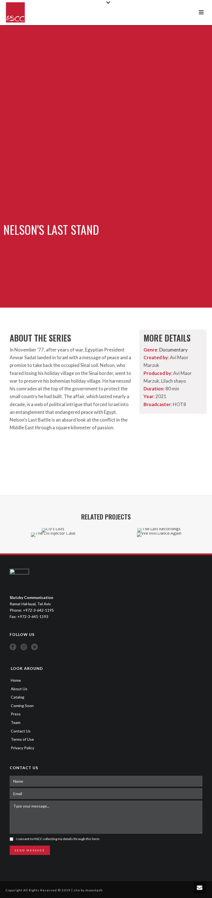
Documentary (173, 350)
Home (16, 680)
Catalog (17, 697)
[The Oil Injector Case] (53, 551)
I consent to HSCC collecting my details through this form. (58, 839)
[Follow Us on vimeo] (34, 647)
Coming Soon (22, 705)
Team (15, 722)
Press (16, 714)
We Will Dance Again (159, 522)
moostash (94, 890)
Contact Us (21, 731)
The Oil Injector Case (53, 522)
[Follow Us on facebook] (13, 647)
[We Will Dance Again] (159, 551)
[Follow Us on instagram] (23, 647)
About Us (19, 688)
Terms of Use (22, 739)
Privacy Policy (22, 747)
